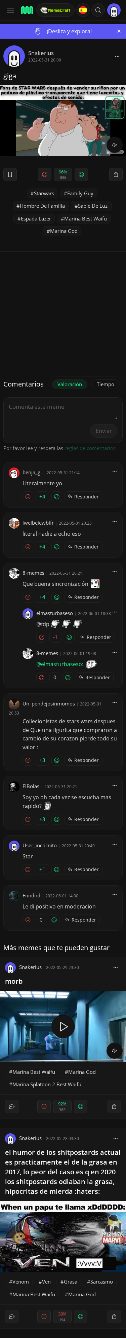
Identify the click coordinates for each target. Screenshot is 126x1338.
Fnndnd (31, 895)
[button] (98, 10)
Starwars (44, 193)
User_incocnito (39, 845)
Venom (20, 1281)
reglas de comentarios (90, 448)
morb (14, 981)
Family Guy (80, 193)
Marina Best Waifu (85, 218)
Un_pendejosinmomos (48, 703)
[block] (117, 56)
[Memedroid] (26, 10)
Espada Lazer (36, 218)
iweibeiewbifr (38, 522)
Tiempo (105, 384)
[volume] (115, 145)
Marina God (64, 231)
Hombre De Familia (42, 205)
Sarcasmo (101, 1281)
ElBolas (31, 786)
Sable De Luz (93, 205)
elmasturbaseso (54, 613)
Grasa (70, 1281)
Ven (46, 1281)
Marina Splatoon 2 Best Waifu (46, 1084)
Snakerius (41, 53)
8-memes (33, 572)
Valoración (69, 384)
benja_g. (32, 472)
